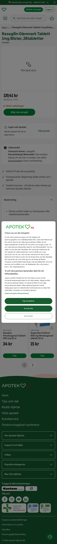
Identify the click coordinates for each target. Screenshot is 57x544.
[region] (28, 272)
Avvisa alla (28, 308)
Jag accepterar (28, 301)
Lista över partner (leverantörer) (17, 293)
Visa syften (28, 316)
